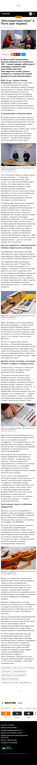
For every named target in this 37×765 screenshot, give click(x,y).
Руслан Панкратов (29, 667)
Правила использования (8, 727)
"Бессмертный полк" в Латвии (10, 682)
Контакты (11, 725)
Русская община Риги (20, 675)
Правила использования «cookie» (11, 733)
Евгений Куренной (7, 675)
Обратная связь (12, 740)
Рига (20, 667)
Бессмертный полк (26, 682)
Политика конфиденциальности (11, 730)
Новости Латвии (6, 667)
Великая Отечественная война (10, 679)
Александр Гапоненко (19, 671)
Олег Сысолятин (6, 671)
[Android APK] (7, 748)
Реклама (3, 740)
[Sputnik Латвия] (6, 14)
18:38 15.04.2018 (6, 27)
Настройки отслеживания (9, 742)
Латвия (15, 667)
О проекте (4, 725)
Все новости (5, 708)
